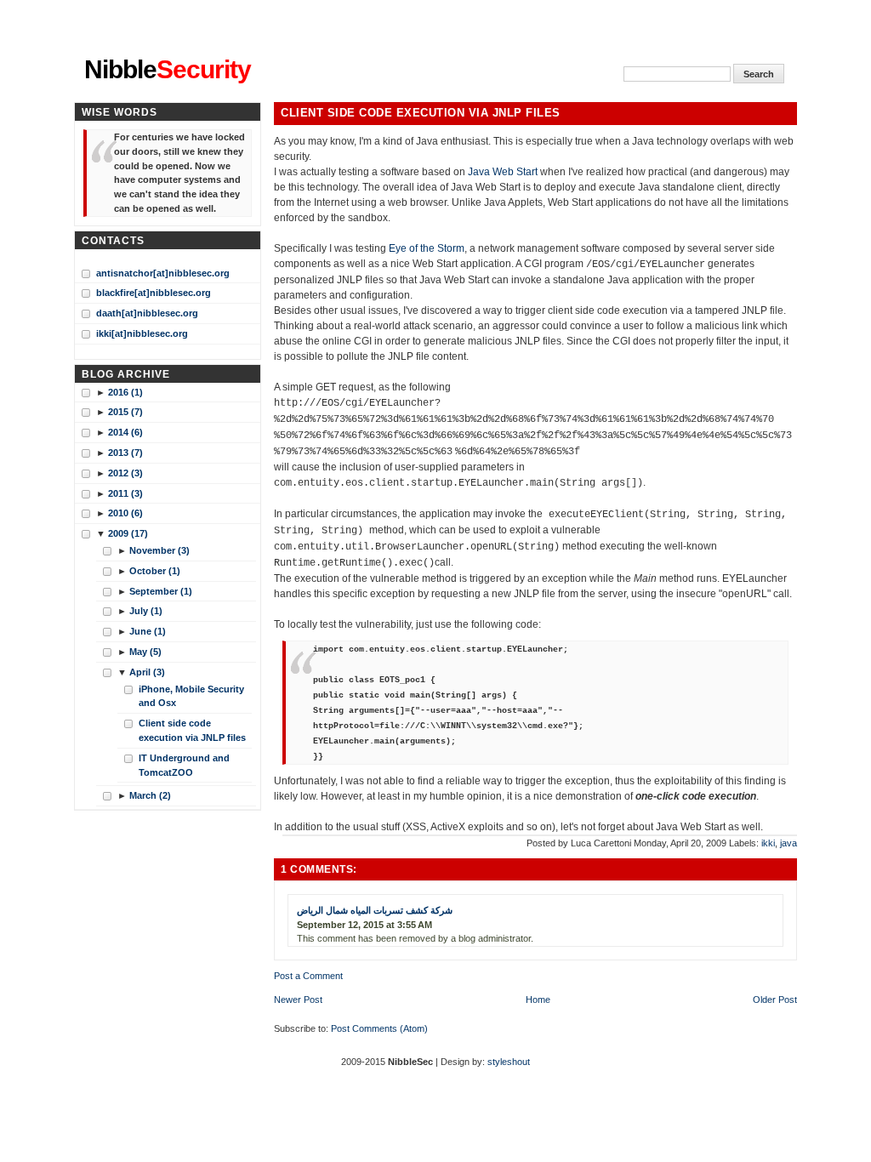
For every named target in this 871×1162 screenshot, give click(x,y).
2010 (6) (125, 513)
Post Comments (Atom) (379, 1028)
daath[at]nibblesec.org (147, 313)
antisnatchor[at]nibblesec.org (163, 273)
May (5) (145, 652)
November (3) (159, 550)
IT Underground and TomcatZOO (184, 765)
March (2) (150, 795)
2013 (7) (125, 452)
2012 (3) (125, 473)
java (788, 843)
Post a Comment (308, 976)
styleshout (508, 1062)
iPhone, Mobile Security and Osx (191, 696)
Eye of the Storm (426, 248)
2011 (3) (125, 493)
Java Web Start (503, 172)
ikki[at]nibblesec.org (142, 333)
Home (538, 999)
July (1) (145, 611)
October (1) (154, 571)
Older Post (775, 999)
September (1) (160, 591)
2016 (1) (125, 392)
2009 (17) (128, 533)
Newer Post (298, 999)
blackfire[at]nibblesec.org (153, 293)
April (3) (147, 672)
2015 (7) (125, 412)
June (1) (147, 631)
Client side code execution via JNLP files (421, 113)
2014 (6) (125, 432)
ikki (768, 843)
